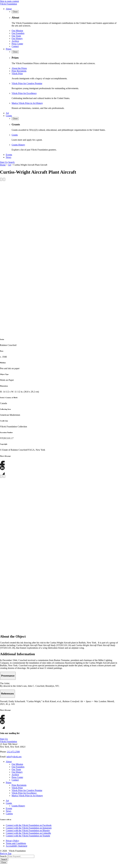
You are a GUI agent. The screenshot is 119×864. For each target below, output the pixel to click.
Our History (17, 38)
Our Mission (17, 30)
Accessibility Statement (16, 846)
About (9, 9)
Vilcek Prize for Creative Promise (27, 83)
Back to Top (5, 853)
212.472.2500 (13, 751)
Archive (15, 41)
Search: (3, 856)
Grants (9, 115)
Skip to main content (9, 1)
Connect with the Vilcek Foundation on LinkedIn (28, 833)
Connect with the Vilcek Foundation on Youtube (28, 835)
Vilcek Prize (17, 73)
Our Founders (18, 33)
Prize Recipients (19, 71)
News (8, 157)
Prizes (8, 49)
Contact (15, 46)
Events (9, 154)
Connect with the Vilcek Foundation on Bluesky (28, 830)
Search (11, 162)
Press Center (17, 43)
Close (3, 862)
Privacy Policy (12, 840)
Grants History (18, 145)
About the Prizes (19, 68)
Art (7, 113)
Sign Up (4, 162)
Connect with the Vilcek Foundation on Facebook (29, 825)
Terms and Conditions (16, 843)
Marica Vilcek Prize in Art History (27, 103)
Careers (9, 813)
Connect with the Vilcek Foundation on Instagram (29, 828)
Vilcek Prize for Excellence (24, 93)
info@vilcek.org (14, 756)
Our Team (16, 36)
